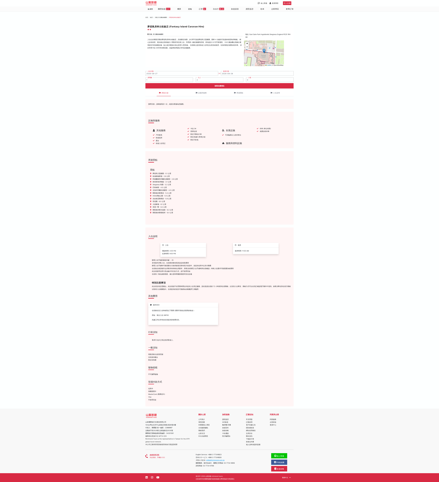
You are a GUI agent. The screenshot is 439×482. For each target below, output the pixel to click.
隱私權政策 (250, 428)
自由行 (218, 9)
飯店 (151, 17)
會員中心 (273, 425)
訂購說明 (249, 422)
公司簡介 (201, 419)
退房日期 (226, 71)
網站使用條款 (251, 430)
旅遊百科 (225, 428)
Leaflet (269, 65)
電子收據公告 (251, 425)
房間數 (150, 77)
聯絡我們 (201, 430)
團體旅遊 (164, 9)
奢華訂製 (290, 9)
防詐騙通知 (226, 436)
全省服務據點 (203, 428)
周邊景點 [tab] (240, 93)
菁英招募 (201, 422)
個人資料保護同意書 (253, 444)
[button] (264, 51)
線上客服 (280, 456)
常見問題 (249, 419)
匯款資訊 (249, 436)
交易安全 (249, 433)
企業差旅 (273, 422)
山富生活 (201, 433)
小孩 (249, 77)
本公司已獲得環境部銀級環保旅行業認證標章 (161, 444)
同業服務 (273, 419)
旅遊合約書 (250, 442)
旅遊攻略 (225, 430)
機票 (179, 9)
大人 (199, 77)
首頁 (146, 17)
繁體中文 (285, 477)
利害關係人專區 (204, 425)
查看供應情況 (220, 86)
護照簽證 (249, 9)
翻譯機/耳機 (226, 425)
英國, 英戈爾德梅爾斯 (161, 17)
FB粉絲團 (280, 462)
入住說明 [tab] (276, 93)
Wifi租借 (225, 422)
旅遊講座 (235, 9)
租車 (262, 9)
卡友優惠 (225, 433)
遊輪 (190, 9)
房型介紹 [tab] (165, 93)
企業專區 (275, 9)
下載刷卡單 (250, 439)
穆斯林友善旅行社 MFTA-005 (156, 436)
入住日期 (151, 71)
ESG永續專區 (203, 436)
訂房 (202, 9)
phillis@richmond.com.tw (215, 460)
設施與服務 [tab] (202, 93)
